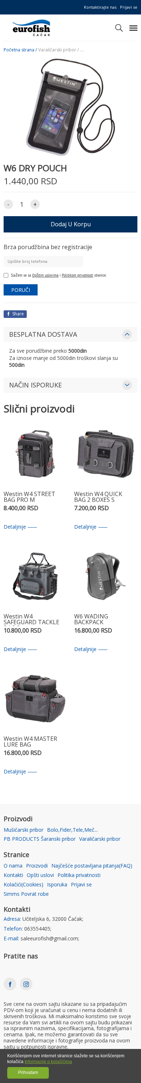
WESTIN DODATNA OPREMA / (109, 50)
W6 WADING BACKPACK (91, 619)
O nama (13, 866)
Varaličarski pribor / (58, 50)
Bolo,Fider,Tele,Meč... (72, 830)
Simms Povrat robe (26, 894)
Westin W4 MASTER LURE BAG (30, 742)
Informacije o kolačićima (48, 1061)
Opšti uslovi (40, 875)
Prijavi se (128, 7)
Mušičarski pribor (23, 830)
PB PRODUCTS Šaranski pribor (40, 839)
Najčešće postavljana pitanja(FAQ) (91, 866)
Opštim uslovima (45, 275)
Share (17, 314)
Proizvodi (37, 866)
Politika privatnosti (79, 875)
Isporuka (57, 885)
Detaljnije (15, 527)
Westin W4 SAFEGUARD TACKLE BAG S (31, 619)
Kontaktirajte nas (100, 7)
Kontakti (13, 875)
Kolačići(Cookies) (23, 885)
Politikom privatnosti (77, 275)
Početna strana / (20, 50)
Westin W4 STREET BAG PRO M (29, 497)
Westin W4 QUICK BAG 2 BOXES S (98, 497)
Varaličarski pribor (99, 839)
